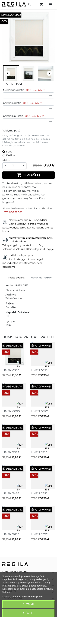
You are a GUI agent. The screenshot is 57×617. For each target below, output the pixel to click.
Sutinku (28, 604)
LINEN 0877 (39, 411)
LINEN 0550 (10, 370)
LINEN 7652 (39, 493)
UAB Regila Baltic (15, 571)
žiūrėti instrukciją (35, 90)
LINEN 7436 (10, 493)
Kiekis (6, 160)
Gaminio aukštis (23, 116)
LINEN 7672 (39, 534)
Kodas (9, 285)
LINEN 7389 (10, 452)
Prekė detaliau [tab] (16, 277)
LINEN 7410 (39, 452)
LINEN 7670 (10, 534)
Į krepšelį (28, 175)
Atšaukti (28, 613)
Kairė (9, 151)
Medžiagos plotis (24, 90)
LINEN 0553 (39, 370)
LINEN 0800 (11, 411)
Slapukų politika (11, 596)
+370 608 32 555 (12, 212)
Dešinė (10, 155)
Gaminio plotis (22, 103)
